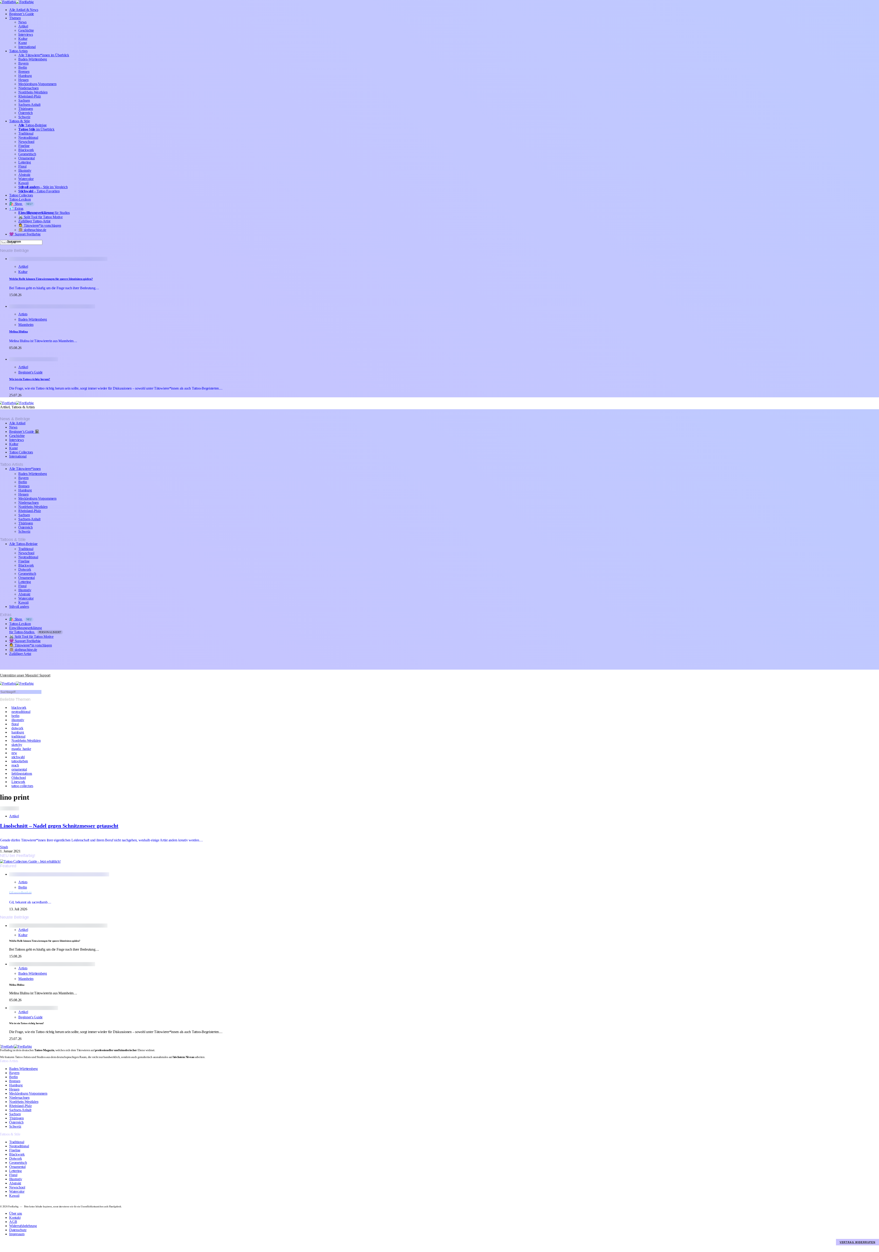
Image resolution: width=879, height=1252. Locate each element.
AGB (13, 1222)
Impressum (16, 1234)
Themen (15, 18)
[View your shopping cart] (1, 679)
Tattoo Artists (18, 51)
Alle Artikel (17, 423)
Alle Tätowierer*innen (25, 469)
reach (15, 765)
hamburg (17, 732)
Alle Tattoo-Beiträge (23, 544)
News (22, 22)
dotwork (17, 728)
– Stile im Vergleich (43, 187)
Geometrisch (27, 154)
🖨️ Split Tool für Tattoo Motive (40, 217)
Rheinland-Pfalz (29, 96)
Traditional (25, 133)
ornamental (19, 769)
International (27, 47)
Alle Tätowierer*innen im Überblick (43, 55)
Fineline (24, 146)
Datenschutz (17, 1230)
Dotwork (24, 569)
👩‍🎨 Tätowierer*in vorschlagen (39, 225)
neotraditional (20, 712)
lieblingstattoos (21, 773)
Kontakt (14, 1217)
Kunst (22, 43)
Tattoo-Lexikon (20, 199)
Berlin (22, 67)
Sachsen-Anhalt (29, 104)
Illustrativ (24, 170)
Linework (18, 782)
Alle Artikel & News (23, 10)
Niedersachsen (28, 88)
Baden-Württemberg (32, 59)
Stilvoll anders (19, 606)
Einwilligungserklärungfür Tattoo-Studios (35, 630)
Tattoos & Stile (19, 121)
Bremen (24, 72)
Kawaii (23, 183)
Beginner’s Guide (21, 14)
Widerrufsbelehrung (23, 1226)
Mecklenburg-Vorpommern (37, 84)
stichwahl (18, 757)
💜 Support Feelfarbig (25, 234)
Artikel (23, 26)
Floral (22, 166)
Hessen (23, 80)
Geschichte (26, 30)
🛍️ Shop (21, 204)
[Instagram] (1, 671)
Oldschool (18, 778)
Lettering (24, 162)
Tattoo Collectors (21, 195)
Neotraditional (28, 137)
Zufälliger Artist (20, 654)
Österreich (25, 113)
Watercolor (26, 179)
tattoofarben (19, 761)
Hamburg (25, 76)
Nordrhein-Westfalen (32, 92)
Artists (22, 314)
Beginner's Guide (30, 372)
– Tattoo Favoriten (39, 191)
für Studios (44, 213)
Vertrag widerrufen (857, 1242)
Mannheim (25, 325)
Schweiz (24, 117)
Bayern (23, 63)
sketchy (16, 745)
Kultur (22, 39)
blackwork (18, 707)
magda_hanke (21, 749)
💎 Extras (16, 208)
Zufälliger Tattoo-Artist (34, 221)
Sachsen (24, 100)
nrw (14, 753)
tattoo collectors (22, 786)
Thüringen (25, 109)
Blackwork (26, 150)
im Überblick (36, 129)
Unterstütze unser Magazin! (25, 675)
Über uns (15, 1213)
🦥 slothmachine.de (32, 230)
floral (15, 724)
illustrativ (17, 720)
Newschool (26, 142)
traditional (18, 736)
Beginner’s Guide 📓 (24, 432)
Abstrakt (24, 175)
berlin (15, 716)
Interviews (25, 34)
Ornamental (26, 158)
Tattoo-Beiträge (32, 125)
